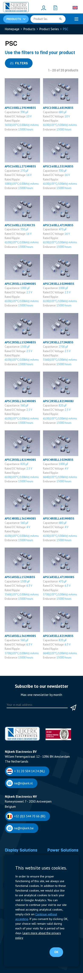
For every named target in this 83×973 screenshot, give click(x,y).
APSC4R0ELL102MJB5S (58, 460)
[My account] (43, 8)
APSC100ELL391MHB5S (20, 108)
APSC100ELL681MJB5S (58, 108)
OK (56, 952)
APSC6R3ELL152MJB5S (20, 577)
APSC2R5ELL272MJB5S (58, 342)
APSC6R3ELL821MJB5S (58, 636)
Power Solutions (62, 850)
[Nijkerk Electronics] (16, 7)
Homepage (12, 29)
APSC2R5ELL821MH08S (20, 460)
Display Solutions (21, 850)
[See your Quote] (55, 8)
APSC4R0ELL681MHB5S (58, 518)
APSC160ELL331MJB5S (58, 166)
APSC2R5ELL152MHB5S (20, 342)
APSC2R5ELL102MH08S (20, 284)
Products (29, 29)
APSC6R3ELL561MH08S (20, 636)
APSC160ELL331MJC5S (20, 225)
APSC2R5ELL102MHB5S (58, 284)
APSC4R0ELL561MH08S (20, 518)
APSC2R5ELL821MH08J (58, 401)
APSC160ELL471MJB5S (58, 225)
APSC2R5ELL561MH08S (20, 401)
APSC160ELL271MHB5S (20, 166)
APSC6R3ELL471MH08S (58, 577)
